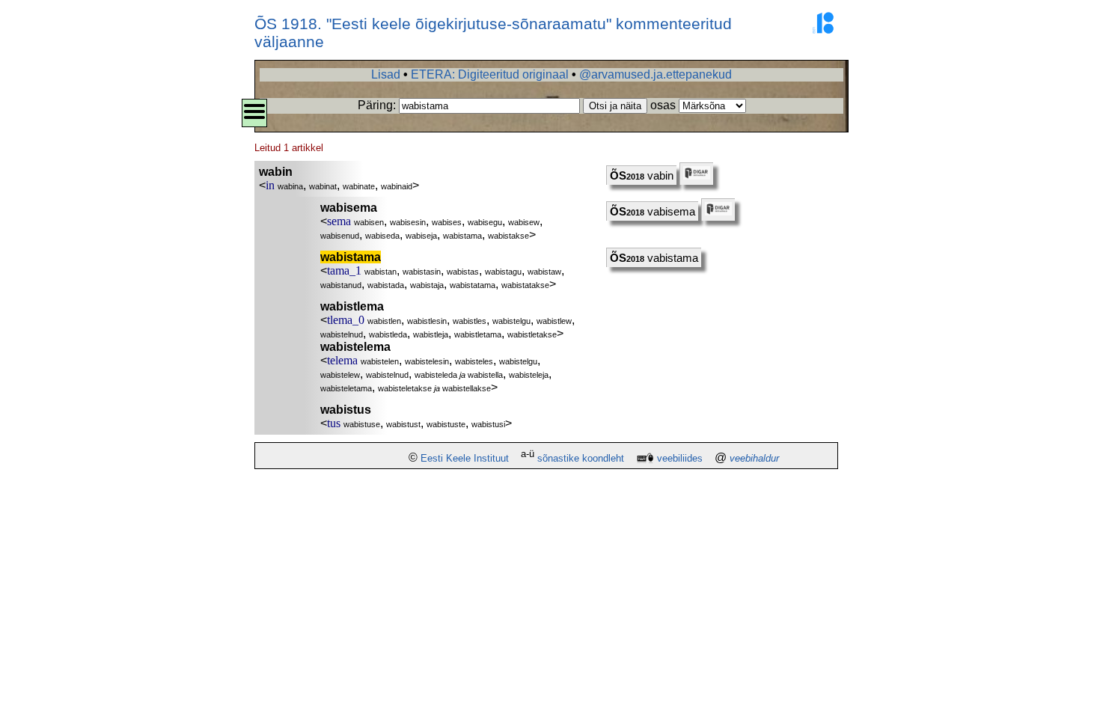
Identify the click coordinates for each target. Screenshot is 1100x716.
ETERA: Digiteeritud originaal (490, 74)
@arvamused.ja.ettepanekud (655, 74)
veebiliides (680, 458)
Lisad (385, 74)
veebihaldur (754, 458)
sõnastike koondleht (580, 458)
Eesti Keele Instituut (465, 458)
